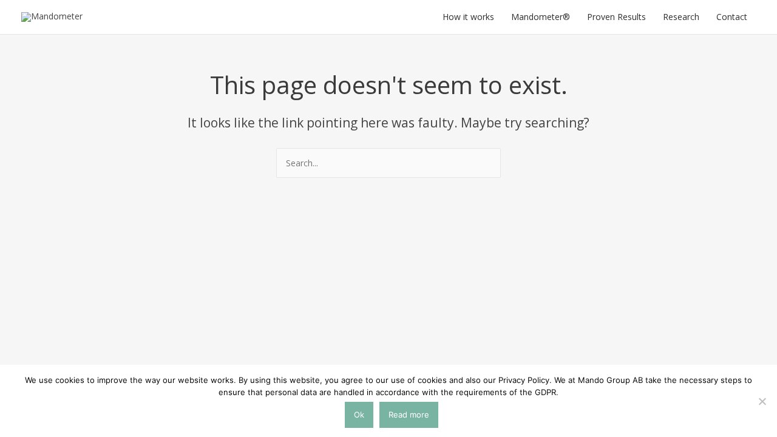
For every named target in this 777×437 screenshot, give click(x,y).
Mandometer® (540, 16)
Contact (731, 16)
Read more (408, 414)
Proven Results (616, 16)
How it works (468, 16)
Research (681, 16)
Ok (359, 414)
